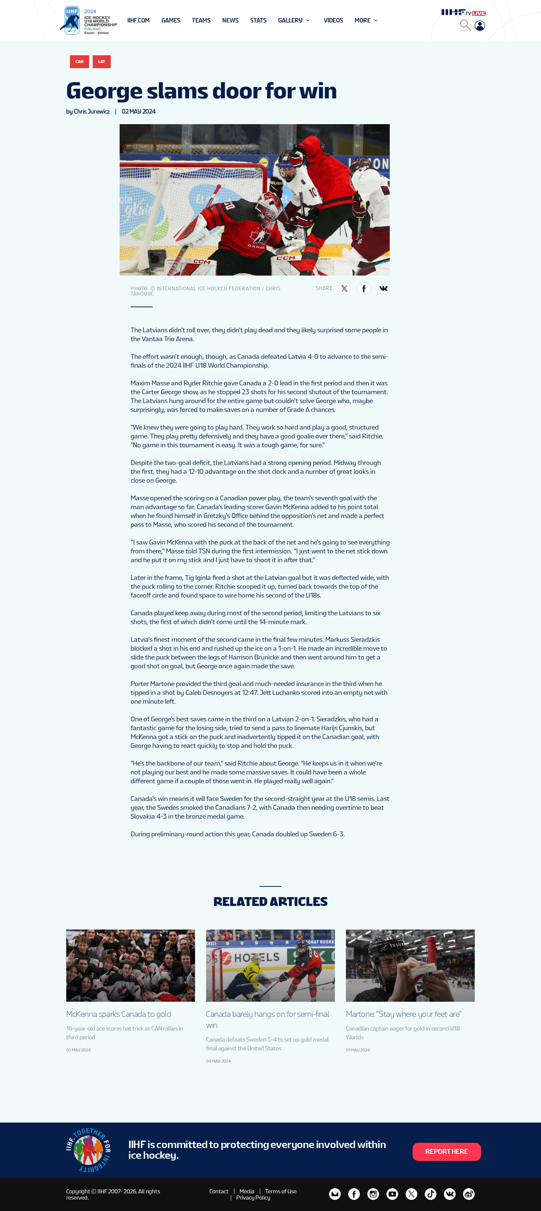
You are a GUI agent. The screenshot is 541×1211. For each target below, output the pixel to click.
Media (247, 1191)
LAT (101, 61)
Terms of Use (281, 1191)
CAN (79, 61)
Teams (201, 20)
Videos (333, 20)
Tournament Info (153, 20)
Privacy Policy (253, 1197)
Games (171, 20)
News (230, 20)
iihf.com (138, 20)
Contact (219, 1191)
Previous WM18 (149, 20)
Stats (258, 20)
